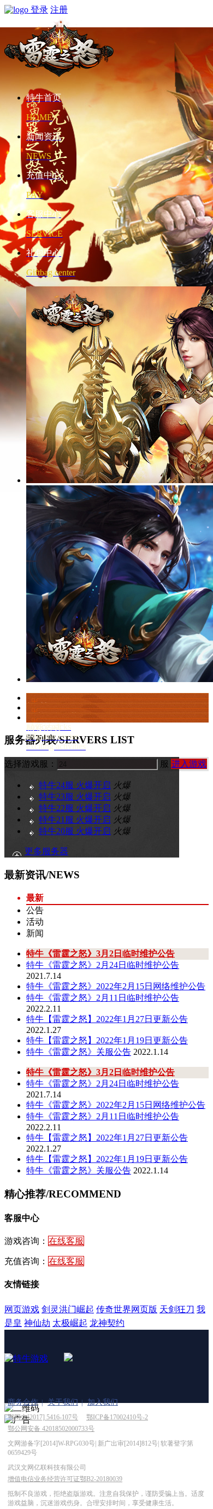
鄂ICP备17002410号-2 (117, 1417)
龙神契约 (107, 1323)
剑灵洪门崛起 (68, 1309)
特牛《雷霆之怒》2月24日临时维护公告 (102, 965)
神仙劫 (37, 1323)
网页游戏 (21, 1309)
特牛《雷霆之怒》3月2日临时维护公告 (100, 953)
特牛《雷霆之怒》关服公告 (78, 1051)
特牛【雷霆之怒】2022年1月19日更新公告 (107, 1040)
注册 (59, 9)
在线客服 (66, 1241)
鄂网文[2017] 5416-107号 (43, 1417)
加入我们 (102, 1402)
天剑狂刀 (176, 1309)
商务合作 (23, 1402)
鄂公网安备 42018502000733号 (51, 1428)
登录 (39, 9)
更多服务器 (46, 851)
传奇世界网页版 (126, 1309)
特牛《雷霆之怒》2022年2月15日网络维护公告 (115, 986)
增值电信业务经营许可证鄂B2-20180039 (65, 1479)
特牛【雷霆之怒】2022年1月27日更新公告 (107, 1019)
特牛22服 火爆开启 (75, 808)
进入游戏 (188, 763)
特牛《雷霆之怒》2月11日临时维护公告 (102, 997)
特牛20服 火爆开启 (75, 831)
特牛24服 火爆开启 (75, 785)
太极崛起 (69, 1323)
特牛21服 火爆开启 (75, 819)
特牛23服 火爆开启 (75, 796)
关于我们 (63, 1402)
